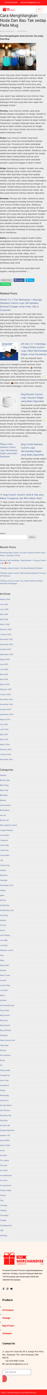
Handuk (3, 920)
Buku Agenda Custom (8, 825)
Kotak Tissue (5, 975)
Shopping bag (5, 1115)
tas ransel (4, 1170)
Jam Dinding (5, 935)
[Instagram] (7, 1288)
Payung (3, 1050)
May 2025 (4, 674)
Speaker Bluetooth (7, 1130)
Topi (1, 1200)
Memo (2, 995)
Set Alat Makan (6, 1105)
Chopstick (4, 840)
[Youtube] (11, 1288)
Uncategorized (6, 1225)
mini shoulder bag (7, 1005)
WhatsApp (6, 284)
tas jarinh (3, 1155)
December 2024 (6, 699)
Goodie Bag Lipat (7, 910)
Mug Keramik (5, 1025)
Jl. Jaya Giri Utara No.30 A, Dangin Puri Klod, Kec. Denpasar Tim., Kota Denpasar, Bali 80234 (23, 1354)
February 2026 (6, 629)
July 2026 (4, 604)
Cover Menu (5, 855)
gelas (2, 895)
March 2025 (5, 684)
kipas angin (4, 965)
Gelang (3, 890)
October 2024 (5, 709)
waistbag (3, 1235)
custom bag (4, 865)
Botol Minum (5, 810)
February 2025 (6, 689)
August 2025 (5, 659)
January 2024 (5, 754)
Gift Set (3, 900)
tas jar (2, 1150)
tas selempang (6, 1175)
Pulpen (2, 1090)
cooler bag (4, 850)
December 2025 (6, 639)
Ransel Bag (4, 1095)
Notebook (4, 1035)
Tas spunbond (5, 1185)
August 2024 (5, 719)
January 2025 (5, 694)
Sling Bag (3, 1120)
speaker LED (5, 1135)
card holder (4, 835)
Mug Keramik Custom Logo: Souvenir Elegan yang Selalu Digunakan (32, 398)
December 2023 (6, 759)
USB (1, 1230)
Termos (3, 1195)
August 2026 (5, 599)
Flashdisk (3, 880)
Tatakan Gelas (5, 1190)
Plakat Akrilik (5, 1070)
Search (3, 533)
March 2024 (5, 744)
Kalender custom (6, 950)
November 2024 (6, 704)
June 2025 (4, 669)
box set (3, 815)
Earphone (3, 875)
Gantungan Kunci (6, 885)
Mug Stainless (7, 31)
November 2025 (6, 644)
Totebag (3, 1210)
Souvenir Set (5, 1125)
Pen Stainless (5, 1055)
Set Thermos (5, 1110)
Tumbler (3, 1220)
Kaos (2, 955)
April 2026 (4, 619)
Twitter (30, 280)
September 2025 (6, 654)
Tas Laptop (4, 1160)
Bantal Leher (5, 780)
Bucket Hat (4, 820)
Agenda (3, 775)
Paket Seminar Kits (7, 1040)
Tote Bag (3, 1205)
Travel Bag (4, 1215)
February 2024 (6, 749)
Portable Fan (5, 1075)
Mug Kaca (4, 1020)
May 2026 (4, 614)
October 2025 (5, 649)
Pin (1, 1065)
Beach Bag (4, 785)
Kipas (2, 960)
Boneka (3, 800)
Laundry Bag (5, 985)
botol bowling (5, 805)
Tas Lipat (3, 1165)
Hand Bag (4, 915)
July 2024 (4, 724)
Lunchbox (4, 990)
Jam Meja (4, 940)
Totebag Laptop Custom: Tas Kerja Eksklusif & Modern (21, 568)
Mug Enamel (5, 1015)
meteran (3, 1000)
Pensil (2, 1060)
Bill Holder (4, 795)
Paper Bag (4, 1045)
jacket (2, 930)
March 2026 (5, 624)
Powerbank (4, 1085)
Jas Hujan (4, 945)
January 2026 (5, 634)
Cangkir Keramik (6, 830)
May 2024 (4, 734)
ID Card (3, 925)
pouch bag (4, 1080)
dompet (3, 870)
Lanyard (3, 980)
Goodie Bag (4, 905)
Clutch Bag (4, 845)
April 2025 (4, 679)
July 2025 (4, 664)
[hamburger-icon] (39, 9)
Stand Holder (5, 1145)
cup (1, 860)
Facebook (19, 280)
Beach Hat (4, 790)
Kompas (3, 970)
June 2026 (4, 609)
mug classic (4, 1010)
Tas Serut (3, 1180)
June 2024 (4, 729)
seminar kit (4, 1100)
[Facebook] (3, 1288)
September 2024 (6, 714)
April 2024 (4, 739)
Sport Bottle (4, 1140)
